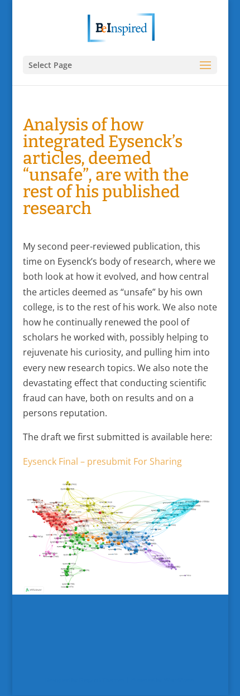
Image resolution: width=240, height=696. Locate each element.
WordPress (179, 679)
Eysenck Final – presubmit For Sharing (103, 461)
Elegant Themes (101, 679)
